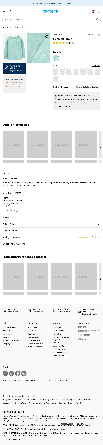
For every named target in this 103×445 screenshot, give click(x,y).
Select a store (64, 95)
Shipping (6, 343)
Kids (12, 27)
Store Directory (58, 356)
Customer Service (10, 327)
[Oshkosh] (83, 331)
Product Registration (61, 352)
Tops (26, 27)
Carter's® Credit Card (36, 340)
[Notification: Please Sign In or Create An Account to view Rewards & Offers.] (93, 12)
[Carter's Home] (51, 11)
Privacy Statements (51, 399)
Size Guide (96, 66)
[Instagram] (5, 373)
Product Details (64, 106)
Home (5, 27)
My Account (32, 327)
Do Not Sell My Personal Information (75, 399)
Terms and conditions (32, 399)
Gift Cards (32, 331)
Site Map (62, 403)
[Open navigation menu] (4, 12)
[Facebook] (17, 373)
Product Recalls (35, 403)
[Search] (97, 19)
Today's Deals (33, 337)
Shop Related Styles (87, 87)
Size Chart (32, 334)
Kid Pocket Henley (62, 38)
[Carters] (82, 327)
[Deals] (10, 12)
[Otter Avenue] (84, 339)
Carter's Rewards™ (35, 343)
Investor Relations (35, 347)
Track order (7, 334)
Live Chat (6, 331)
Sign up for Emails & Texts (13, 380)
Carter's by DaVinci (60, 349)
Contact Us (45, 380)
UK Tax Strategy (50, 403)
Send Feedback (32, 380)
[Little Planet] (95, 331)
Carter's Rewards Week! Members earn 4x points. (51, 3)
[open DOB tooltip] (99, 35)
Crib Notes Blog (59, 331)
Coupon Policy (21, 403)
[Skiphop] (84, 335)
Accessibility (8, 403)
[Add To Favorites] (47, 37)
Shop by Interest (74, 403)
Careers (56, 343)
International (58, 334)
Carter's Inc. (57, 327)
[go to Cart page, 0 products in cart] (99, 12)
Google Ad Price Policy (12, 399)
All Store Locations (59, 380)
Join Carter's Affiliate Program (61, 338)
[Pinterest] (24, 373)
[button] (100, 147)
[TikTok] (11, 373)
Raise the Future (59, 346)
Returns (6, 337)
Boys (19, 27)
